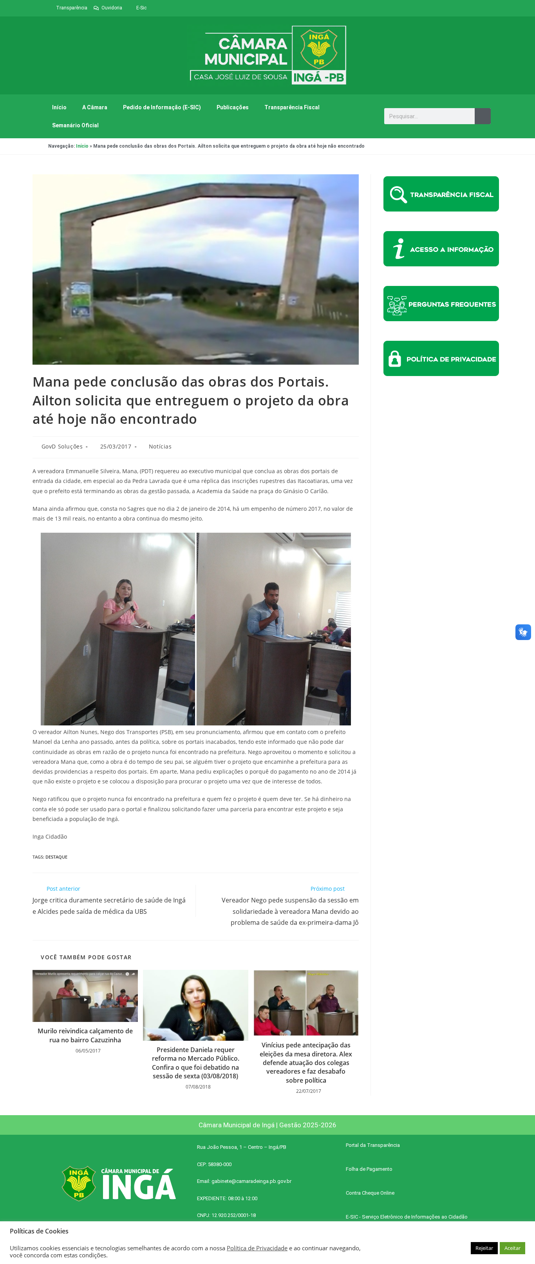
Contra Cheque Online (370, 1193)
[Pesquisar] (483, 116)
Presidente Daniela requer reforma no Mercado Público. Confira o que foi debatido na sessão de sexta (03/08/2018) (195, 1062)
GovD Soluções (62, 446)
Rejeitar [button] (484, 1247)
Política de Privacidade (257, 1247)
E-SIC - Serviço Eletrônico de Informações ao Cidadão (407, 1217)
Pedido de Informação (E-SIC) (162, 107)
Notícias (160, 446)
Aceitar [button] (512, 1247)
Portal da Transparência (373, 1145)
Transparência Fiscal (292, 107)
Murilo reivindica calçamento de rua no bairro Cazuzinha (85, 1035)
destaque (56, 857)
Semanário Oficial (75, 125)
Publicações (233, 107)
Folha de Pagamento (369, 1169)
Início (59, 107)
